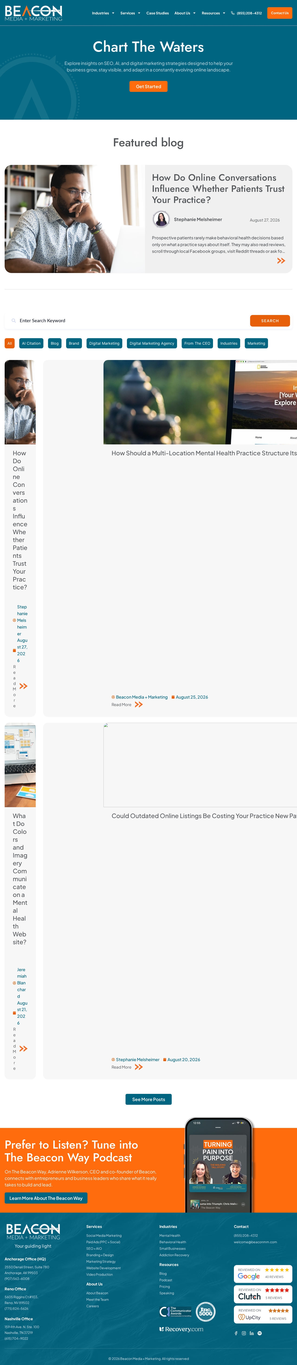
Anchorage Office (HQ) (25, 1259)
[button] (149, 1099)
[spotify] (260, 1333)
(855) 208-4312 (249, 13)
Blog (55, 343)
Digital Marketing (104, 343)
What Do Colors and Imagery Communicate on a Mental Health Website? (20, 879)
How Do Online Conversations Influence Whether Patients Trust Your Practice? (218, 188)
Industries (100, 13)
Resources (211, 13)
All (9, 343)
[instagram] (244, 1333)
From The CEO (197, 343)
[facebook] (236, 1333)
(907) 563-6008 (17, 1278)
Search (270, 320)
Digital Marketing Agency (152, 343)
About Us (182, 13)
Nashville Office (19, 1319)
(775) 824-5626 (16, 1308)
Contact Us (280, 13)
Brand (74, 343)
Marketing (256, 343)
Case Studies (157, 13)
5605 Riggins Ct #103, (21, 1297)
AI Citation (31, 343)
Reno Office (15, 1289)
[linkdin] (252, 1333)
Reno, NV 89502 (17, 1303)
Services (127, 13)
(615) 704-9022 (16, 1338)
